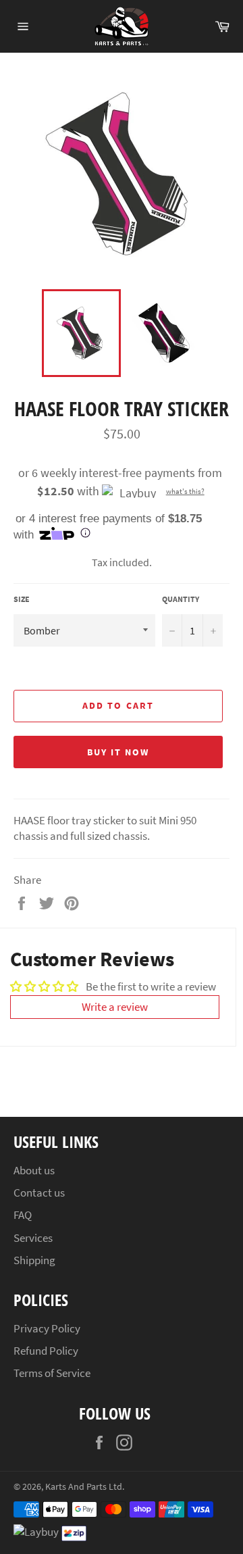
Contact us (39, 1192)
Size (22, 599)
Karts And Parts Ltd (83, 1487)
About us (34, 1170)
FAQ (23, 1214)
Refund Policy (46, 1350)
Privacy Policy (47, 1328)
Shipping (34, 1260)
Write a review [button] (115, 1006)
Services (33, 1237)
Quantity (180, 599)
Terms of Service (52, 1372)
